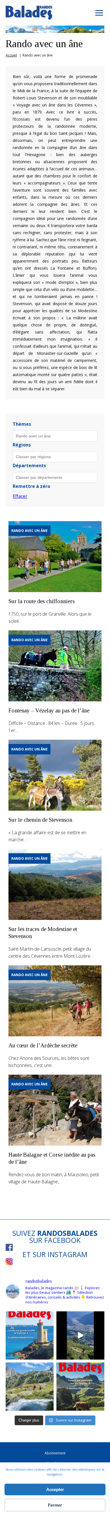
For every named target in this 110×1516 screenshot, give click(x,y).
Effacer (20, 496)
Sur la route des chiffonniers (41, 601)
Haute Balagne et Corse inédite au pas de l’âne (51, 1158)
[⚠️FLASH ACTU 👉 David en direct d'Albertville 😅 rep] (80, 1335)
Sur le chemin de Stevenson (40, 820)
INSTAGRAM (67, 1254)
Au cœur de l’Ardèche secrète (42, 1045)
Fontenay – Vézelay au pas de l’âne (48, 710)
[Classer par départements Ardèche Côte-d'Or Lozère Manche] (55, 477)
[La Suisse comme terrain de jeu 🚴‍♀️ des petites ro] (80, 1386)
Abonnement (55, 1453)
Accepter (55, 1489)
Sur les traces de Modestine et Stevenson (42, 932)
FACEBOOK (62, 1240)
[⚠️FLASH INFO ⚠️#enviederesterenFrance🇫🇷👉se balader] (30, 1335)
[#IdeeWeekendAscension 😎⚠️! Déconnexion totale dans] (30, 1386)
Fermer (55, 1505)
